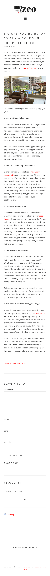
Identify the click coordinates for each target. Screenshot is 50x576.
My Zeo (25, 10)
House (25, 363)
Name (6, 419)
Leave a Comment (12, 363)
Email (6, 431)
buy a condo (39, 313)
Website (7, 442)
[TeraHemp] (9, 514)
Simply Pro (27, 567)
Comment (9, 390)
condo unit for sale (28, 68)
